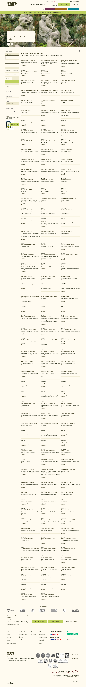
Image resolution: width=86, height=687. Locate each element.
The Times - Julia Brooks (66, 557)
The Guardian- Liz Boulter (26, 586)
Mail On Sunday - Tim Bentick (47, 469)
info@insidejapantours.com (35, 4)
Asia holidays (59, 672)
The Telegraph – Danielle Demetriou (28, 308)
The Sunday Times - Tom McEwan (68, 469)
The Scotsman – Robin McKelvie (47, 308)
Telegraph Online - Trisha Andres (48, 403)
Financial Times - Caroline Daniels (48, 450)
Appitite (23, 459)
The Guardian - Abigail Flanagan (27, 576)
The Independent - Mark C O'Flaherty (69, 519)
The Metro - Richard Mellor (27, 189)
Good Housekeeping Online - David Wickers (50, 90)
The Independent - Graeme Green (48, 519)
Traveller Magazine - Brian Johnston (28, 60)
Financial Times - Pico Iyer (26, 413)
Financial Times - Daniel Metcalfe (48, 509)
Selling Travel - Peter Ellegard (67, 100)
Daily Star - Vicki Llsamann (66, 403)
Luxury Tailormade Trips (73, 9)
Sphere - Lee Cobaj (65, 450)
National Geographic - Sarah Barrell (48, 501)
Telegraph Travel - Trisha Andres (48, 383)
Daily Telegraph (44, 71)
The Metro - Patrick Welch (26, 140)
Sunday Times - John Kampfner (47, 528)
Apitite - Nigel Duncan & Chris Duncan (49, 442)
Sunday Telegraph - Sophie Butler (28, 316)
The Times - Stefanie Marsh (26, 594)
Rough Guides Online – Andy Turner (68, 351)
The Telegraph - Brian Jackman (47, 231)
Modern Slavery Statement (11, 643)
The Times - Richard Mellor (66, 90)
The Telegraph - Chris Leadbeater (48, 110)
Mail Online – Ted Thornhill (66, 285)
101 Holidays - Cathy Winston (67, 371)
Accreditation (9, 96)
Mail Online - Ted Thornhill (46, 316)
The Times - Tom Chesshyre (27, 220)
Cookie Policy (41, 639)
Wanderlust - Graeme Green (27, 519)
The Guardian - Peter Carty (66, 231)
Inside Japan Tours (12, 3)
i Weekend (43, 189)
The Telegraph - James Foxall (27, 179)
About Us (8, 86)
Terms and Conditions (43, 642)
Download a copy (14, 124)
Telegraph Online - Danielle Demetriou (69, 393)
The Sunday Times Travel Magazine (68, 198)
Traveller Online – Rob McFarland (48, 361)
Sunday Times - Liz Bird (26, 110)
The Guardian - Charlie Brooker (47, 567)
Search (73, 4)
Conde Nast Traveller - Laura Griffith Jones (30, 548)
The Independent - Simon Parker (68, 264)
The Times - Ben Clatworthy (67, 210)
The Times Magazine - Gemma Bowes (49, 60)
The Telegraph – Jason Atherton (47, 351)
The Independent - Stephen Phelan (68, 316)
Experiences (21, 9)
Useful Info (37, 9)
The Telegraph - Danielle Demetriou (48, 548)
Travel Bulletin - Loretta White (47, 459)
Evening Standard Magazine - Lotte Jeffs (49, 423)
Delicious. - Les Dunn (45, 413)
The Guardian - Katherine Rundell (28, 130)
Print (79, 51)
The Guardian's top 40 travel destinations (49, 492)
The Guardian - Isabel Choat (47, 130)
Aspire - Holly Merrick (65, 442)
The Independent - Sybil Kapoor (27, 482)
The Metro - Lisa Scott (25, 528)
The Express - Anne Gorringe (47, 432)
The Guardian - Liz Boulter (66, 122)
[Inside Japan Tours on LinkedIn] (51, 634)
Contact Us (8, 91)
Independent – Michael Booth (47, 371)
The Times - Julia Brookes (26, 169)
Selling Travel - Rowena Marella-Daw (48, 198)
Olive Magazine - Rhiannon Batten (28, 403)
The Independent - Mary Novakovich (48, 122)
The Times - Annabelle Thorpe (67, 244)
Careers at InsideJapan (11, 111)
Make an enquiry (55, 621)
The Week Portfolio (25, 339)
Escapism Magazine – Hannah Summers (49, 296)
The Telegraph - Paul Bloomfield (47, 169)
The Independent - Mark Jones (67, 459)
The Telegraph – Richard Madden (68, 361)
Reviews (14, 9)
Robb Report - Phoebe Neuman (27, 159)
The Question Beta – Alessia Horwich (68, 329)
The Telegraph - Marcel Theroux (28, 80)
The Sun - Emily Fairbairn (26, 264)
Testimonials (9, 98)
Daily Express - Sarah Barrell (27, 538)
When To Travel (33, 634)
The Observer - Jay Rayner (66, 140)
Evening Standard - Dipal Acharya (68, 130)
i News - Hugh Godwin (65, 110)
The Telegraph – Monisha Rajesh (28, 351)
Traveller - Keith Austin (45, 159)
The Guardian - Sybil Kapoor (47, 482)
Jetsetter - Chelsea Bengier (66, 159)
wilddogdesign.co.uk (76, 681)
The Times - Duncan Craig (26, 122)
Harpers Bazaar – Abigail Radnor (68, 308)
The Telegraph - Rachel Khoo (67, 482)
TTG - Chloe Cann (25, 383)
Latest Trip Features (10, 645)
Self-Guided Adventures (61, 9)
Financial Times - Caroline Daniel (68, 586)
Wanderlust (63, 71)
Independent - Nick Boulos (46, 393)
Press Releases (9, 106)
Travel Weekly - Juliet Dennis (47, 179)
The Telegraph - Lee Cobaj (66, 189)
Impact (7, 93)
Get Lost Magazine (65, 296)
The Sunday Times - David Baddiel (48, 254)
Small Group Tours (50, 9)
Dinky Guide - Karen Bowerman (47, 210)
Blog (43, 9)
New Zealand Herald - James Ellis (68, 548)
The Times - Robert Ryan (66, 432)
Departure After (7, 67)
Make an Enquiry (64, 4)
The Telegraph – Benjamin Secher (48, 329)
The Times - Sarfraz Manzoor (27, 276)
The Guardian (24, 492)
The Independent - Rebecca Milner (28, 432)
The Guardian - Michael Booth (27, 254)
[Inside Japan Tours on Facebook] (55, 634)
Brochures (8, 89)
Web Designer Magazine (66, 179)
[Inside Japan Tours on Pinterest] (54, 634)
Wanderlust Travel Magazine (27, 361)
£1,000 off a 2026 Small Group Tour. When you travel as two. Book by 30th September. (42, 12)
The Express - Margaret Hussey (27, 210)
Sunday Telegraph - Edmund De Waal (68, 538)
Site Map (40, 643)
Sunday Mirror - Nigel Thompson (68, 80)
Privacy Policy (41, 640)
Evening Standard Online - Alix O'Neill (49, 80)
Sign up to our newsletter (71, 621)
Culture (40, 631)
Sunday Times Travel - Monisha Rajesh (29, 423)
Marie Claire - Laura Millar (26, 442)
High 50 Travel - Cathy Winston (27, 469)
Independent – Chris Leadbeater (28, 371)
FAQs (7, 101)
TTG (42, 264)
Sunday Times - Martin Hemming (68, 413)
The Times (43, 244)
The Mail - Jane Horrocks (26, 231)
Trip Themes (29, 9)
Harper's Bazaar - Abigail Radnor (48, 276)
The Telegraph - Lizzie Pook (47, 149)
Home (8, 631)
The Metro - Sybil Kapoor (46, 557)
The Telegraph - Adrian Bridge (67, 383)
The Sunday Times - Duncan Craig (48, 140)
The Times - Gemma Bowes (26, 100)
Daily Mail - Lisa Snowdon (26, 198)
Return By (13, 67)
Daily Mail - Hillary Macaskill (27, 509)
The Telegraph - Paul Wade (26, 149)
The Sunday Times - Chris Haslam (28, 244)
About (8, 9)
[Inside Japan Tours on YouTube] (57, 634)
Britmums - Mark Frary (66, 276)
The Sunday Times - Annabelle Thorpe (29, 71)
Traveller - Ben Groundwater (67, 149)
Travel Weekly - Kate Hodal (26, 501)
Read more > (23, 65)
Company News (9, 108)
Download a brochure (74, 1)
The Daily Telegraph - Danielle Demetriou (29, 90)
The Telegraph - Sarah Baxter (67, 220)
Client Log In (75, 658)
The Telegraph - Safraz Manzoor (28, 557)
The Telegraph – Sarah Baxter (47, 285)
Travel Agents (21, 639)
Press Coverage (9, 103)
